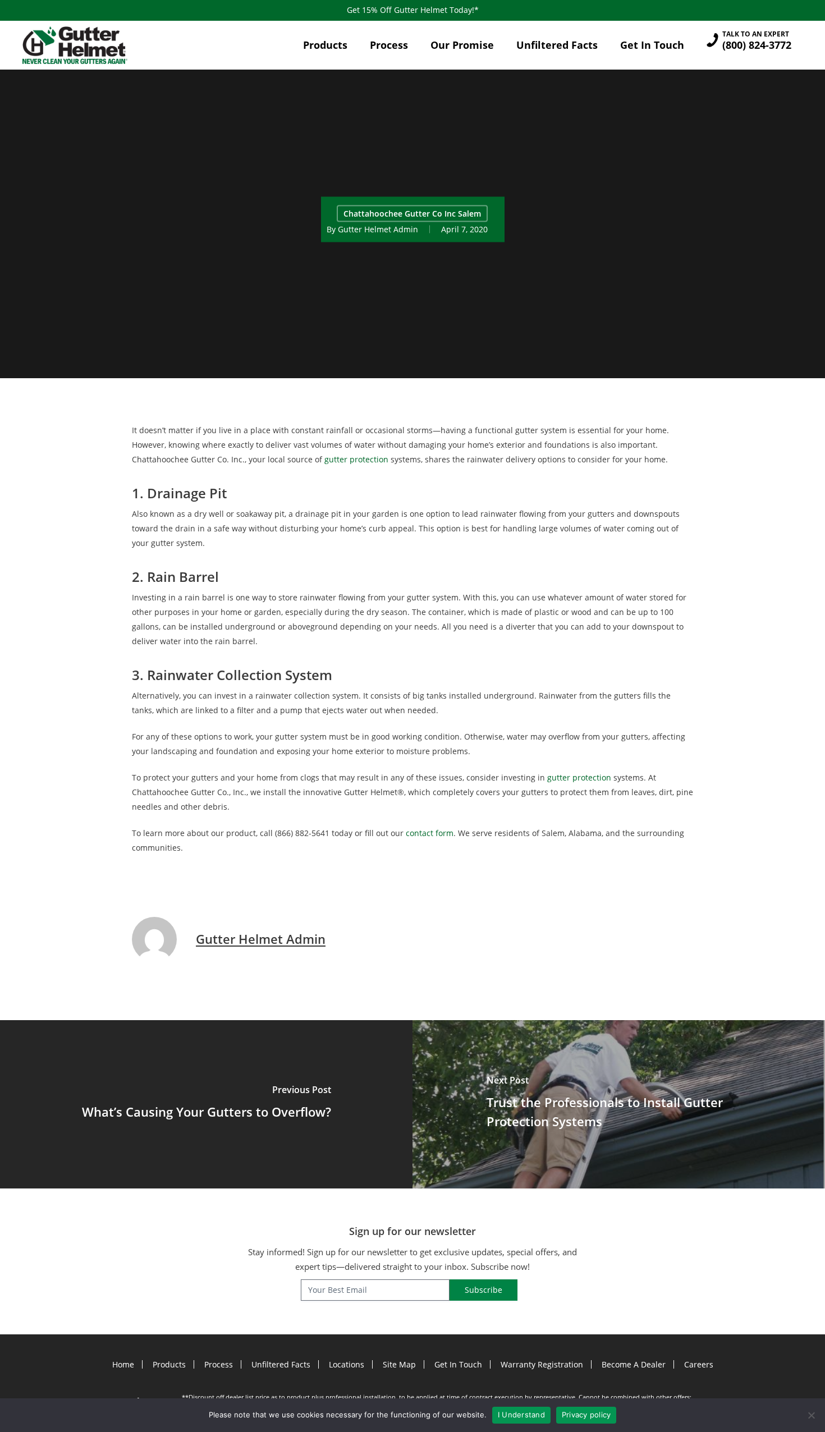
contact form (429, 833)
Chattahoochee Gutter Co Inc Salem (412, 213)
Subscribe (483, 1289)
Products (169, 1364)
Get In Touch (458, 1364)
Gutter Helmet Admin (378, 228)
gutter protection (356, 459)
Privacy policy (586, 1414)
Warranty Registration (542, 1364)
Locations (346, 1364)
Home (123, 1364)
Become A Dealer (634, 1364)
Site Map (399, 1364)
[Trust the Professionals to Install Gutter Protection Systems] (618, 1104)
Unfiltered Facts (280, 1364)
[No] (811, 1415)
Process (218, 1364)
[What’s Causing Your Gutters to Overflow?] (206, 1104)
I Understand (521, 1414)
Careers (698, 1364)
